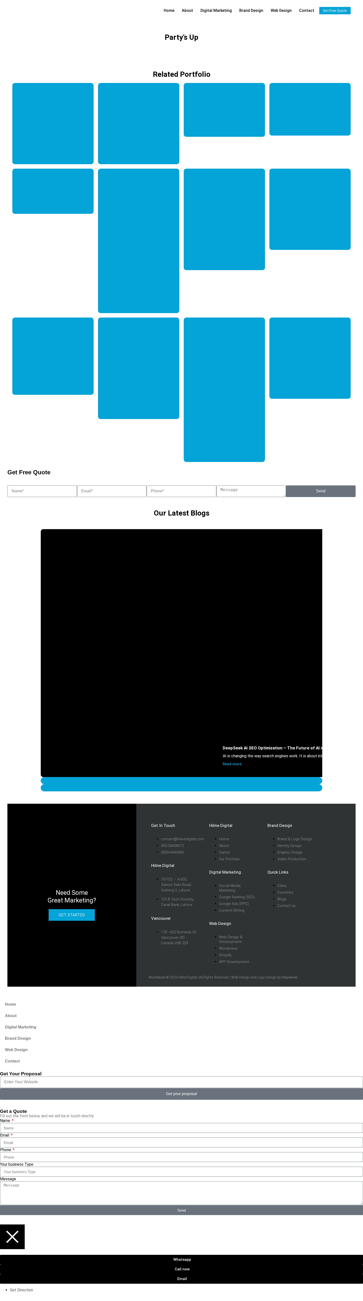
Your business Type (16, 1164)
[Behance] (329, 904)
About (187, 10)
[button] (181, 780)
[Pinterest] (329, 890)
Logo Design (267, 977)
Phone (6, 1149)
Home (169, 10)
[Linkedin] (329, 877)
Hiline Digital (187, 977)
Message (8, 1179)
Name (5, 1120)
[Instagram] (329, 850)
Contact (306, 10)
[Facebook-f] (329, 837)
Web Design (240, 977)
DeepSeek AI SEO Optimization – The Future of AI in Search (281, 747)
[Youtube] (329, 864)
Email (5, 1135)
